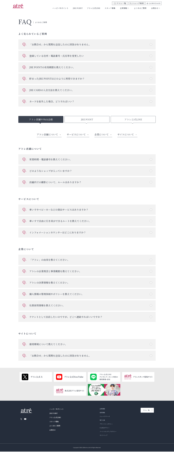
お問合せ (52, 430)
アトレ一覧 (121, 3)
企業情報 (102, 409)
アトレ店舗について (47, 134)
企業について (101, 134)
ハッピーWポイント (60, 8)
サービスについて (76, 134)
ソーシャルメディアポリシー (108, 431)
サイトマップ (103, 435)
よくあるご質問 (140, 8)
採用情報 (102, 412)
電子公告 (102, 420)
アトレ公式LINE (93, 8)
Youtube (25, 419)
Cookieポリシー (104, 428)
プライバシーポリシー (106, 424)
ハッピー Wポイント (56, 409)
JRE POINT (78, 8)
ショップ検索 (138, 3)
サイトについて (125, 134)
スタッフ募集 (110, 8)
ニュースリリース (105, 416)
